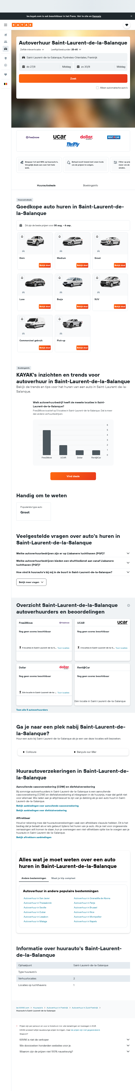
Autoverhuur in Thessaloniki (38, 902)
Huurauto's (38, 1007)
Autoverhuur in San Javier (37, 898)
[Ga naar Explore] (5, 58)
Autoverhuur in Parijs (84, 902)
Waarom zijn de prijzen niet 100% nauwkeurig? (46, 1051)
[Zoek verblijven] (5, 42)
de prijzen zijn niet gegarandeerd (85, 1030)
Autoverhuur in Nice (84, 912)
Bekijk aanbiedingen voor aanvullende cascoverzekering (47, 805)
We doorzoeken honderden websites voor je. (45, 1045)
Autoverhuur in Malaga (35, 921)
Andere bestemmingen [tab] (34, 878)
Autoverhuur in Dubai (34, 912)
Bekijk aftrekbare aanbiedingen (33, 837)
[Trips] (5, 74)
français (96, 16)
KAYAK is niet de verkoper (34, 1039)
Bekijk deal (45, 265)
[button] (131, 16)
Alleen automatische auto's (113, 87)
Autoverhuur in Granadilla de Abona (92, 898)
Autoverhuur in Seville (35, 907)
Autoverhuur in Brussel (85, 907)
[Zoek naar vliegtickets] (5, 35)
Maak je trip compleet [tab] (63, 878)
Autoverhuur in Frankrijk (57, 1007)
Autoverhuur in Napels (85, 921)
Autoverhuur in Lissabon (36, 916)
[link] (73, 476)
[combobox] (32, 49)
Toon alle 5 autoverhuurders (32, 709)
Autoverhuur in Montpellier (88, 916)
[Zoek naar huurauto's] (5, 49)
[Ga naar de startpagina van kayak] (22, 25)
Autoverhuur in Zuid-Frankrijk (85, 1007)
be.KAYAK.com (22, 1007)
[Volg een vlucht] (5, 65)
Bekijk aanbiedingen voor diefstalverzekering (41, 810)
